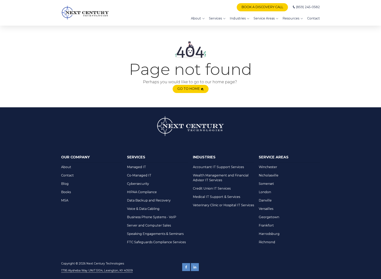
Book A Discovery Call (262, 7)
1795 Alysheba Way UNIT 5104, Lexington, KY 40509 (97, 270)
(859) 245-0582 (308, 7)
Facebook (186, 267)
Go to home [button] (189, 89)
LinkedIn (195, 267)
